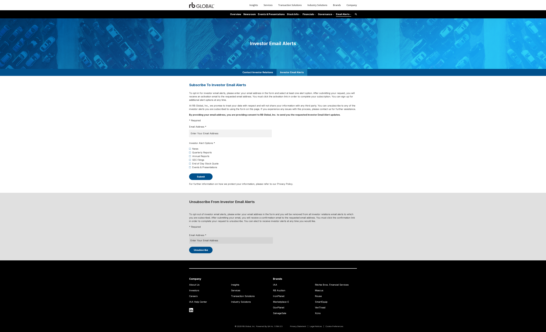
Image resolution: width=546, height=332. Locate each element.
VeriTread (320, 307)
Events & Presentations (204, 167)
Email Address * (202, 126)
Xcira (317, 313)
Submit (201, 176)
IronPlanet (278, 296)
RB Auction (279, 290)
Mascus (319, 290)
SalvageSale (279, 313)
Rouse (318, 296)
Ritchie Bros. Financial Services (332, 284)
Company (352, 5)
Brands (337, 5)
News (195, 149)
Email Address (196, 235)
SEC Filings (198, 160)
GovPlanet (278, 307)
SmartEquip (321, 301)
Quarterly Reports (202, 152)
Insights (253, 5)
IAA (275, 284)
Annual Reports (200, 156)
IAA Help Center (198, 301)
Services (268, 5)
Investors (194, 290)
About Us (194, 284)
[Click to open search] (355, 14)
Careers (193, 296)
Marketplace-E (281, 301)
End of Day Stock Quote (205, 163)
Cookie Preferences (334, 326)
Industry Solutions (317, 5)
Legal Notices (316, 326)
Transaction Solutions (290, 5)
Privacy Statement (298, 326)
